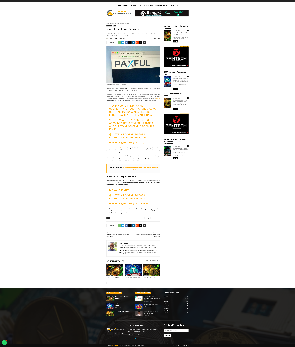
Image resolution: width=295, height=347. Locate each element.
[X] (130, 42)
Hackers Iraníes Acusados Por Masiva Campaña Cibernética (175, 141)
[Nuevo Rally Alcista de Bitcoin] (151, 270)
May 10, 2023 (142, 142)
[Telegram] (188, 1)
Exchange (147, 218)
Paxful (158, 98)
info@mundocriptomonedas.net (141, 338)
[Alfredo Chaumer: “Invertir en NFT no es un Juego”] (139, 313)
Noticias (114, 25)
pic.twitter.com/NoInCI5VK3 (127, 198)
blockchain (117, 218)
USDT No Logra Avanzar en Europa (132, 277)
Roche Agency (114, 345)
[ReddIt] (137, 42)
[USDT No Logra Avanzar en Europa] (133, 270)
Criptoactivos (127, 218)
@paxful (137, 105)
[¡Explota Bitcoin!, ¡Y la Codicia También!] (114, 270)
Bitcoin (112, 218)
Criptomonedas (135, 218)
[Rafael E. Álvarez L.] (107, 38)
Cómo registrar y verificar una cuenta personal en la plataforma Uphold (152, 298)
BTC (122, 218)
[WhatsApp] (119, 42)
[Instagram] (179, 1)
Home (107, 23)
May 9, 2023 (141, 203)
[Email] (140, 42)
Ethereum (142, 218)
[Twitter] (183, 1)
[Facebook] (181, 1)
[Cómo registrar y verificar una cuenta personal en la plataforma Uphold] (139, 298)
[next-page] (110, 283)
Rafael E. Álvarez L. (114, 38)
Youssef (118, 148)
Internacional (113, 23)
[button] (187, 16)
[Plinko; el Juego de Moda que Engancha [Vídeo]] (139, 306)
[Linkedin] (133, 42)
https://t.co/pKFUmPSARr (129, 134)
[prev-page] (107, 283)
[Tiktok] (185, 1)
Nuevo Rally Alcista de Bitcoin (149, 277)
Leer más (176, 41)
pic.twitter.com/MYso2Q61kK (128, 137)
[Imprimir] (144, 42)
